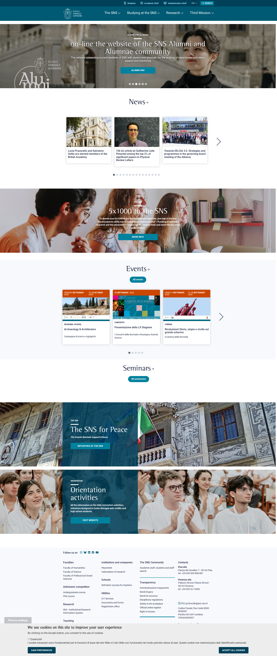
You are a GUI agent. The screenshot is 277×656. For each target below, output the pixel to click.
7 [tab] (133, 175)
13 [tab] (152, 175)
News (137, 102)
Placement (106, 568)
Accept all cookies (233, 650)
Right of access (147, 611)
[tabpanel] (88, 141)
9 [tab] (139, 175)
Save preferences (41, 650)
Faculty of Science (72, 572)
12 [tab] (149, 175)
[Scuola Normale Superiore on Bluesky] (85, 552)
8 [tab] (136, 175)
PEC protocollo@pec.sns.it (194, 603)
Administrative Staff (177, 3)
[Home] (73, 13)
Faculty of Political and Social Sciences (77, 577)
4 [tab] (139, 84)
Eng (193, 3)
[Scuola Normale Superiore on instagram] (81, 552)
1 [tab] (129, 84)
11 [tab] (146, 175)
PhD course (69, 596)
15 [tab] (158, 175)
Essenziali (36, 639)
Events (136, 269)
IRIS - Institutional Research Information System (77, 611)
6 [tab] (145, 84)
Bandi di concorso (149, 596)
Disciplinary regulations (151, 599)
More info (138, 237)
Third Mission (200, 13)
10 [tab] (142, 175)
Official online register (150, 607)
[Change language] (196, 3)
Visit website (90, 520)
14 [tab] (155, 175)
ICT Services (107, 598)
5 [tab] (142, 84)
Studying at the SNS (141, 13)
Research (173, 13)
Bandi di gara (146, 592)
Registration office (110, 606)
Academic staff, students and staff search (157, 569)
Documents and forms (112, 602)
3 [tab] (136, 84)
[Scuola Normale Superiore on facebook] (93, 552)
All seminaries (138, 379)
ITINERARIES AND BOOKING (138, 71)
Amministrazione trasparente (154, 588)
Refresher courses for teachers (116, 585)
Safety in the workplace (151, 603)
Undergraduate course (74, 592)
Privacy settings (18, 620)
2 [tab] (133, 84)
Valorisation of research (113, 572)
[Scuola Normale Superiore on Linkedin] (89, 552)
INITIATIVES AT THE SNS (90, 446)
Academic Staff (151, 3)
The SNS (110, 13)
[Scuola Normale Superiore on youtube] (97, 552)
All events (138, 279)
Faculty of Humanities (74, 568)
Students (131, 3)
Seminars (137, 368)
